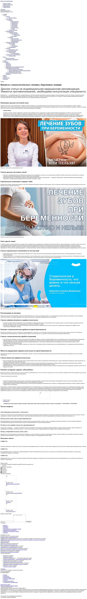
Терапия (8, 16)
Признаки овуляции (8, 556)
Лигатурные (14, 26)
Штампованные (15, 41)
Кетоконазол (6, 401)
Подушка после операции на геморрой (10, 552)
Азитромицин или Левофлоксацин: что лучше (11, 547)
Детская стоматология (11, 51)
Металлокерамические (16, 39)
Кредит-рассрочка (10, 58)
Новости (8, 63)
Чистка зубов (12, 43)
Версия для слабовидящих (7, 1)
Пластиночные (14, 33)
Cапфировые (14, 24)
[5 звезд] (22, 464)
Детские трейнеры (13, 30)
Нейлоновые (17, 35)
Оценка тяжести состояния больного (9, 537)
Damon (13, 28)
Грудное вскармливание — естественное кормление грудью (17, 559)
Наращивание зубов (13, 49)
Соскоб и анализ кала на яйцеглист (14, 493)
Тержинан (8, 502)
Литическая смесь (5, 542)
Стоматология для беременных (13, 54)
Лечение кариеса (13, 17)
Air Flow (13, 44)
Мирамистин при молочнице (13, 483)
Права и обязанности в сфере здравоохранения (19, 70)
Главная (5, 14)
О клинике (5, 62)
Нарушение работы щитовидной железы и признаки (15, 564)
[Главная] (3, 9)
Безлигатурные (14, 27)
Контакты (5, 79)
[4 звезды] (17, 464)
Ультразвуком (14, 46)
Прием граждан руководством (16, 69)
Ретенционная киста (10, 511)
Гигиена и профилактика (12, 42)
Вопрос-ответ (6, 77)
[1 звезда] (3, 464)
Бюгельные (14, 36)
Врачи (4, 75)
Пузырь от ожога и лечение (9, 566)
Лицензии (8, 65)
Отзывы (5, 76)
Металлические (15, 21)
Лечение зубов (12, 52)
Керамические (14, 22)
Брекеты (11, 20)
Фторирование (12, 47)
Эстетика (8, 48)
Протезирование (10, 31)
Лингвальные (14, 25)
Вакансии (8, 74)
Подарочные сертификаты (12, 59)
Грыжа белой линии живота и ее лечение (12, 561)
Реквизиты (8, 64)
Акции (4, 60)
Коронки (11, 37)
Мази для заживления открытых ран (9, 544)
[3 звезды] (12, 464)
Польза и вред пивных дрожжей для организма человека (14, 549)
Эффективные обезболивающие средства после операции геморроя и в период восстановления (23, 539)
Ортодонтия (9, 19)
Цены (4, 57)
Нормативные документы (15, 71)
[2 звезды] (7, 464)
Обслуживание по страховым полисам (15, 66)
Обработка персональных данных (14, 73)
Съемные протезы (13, 32)
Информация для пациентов (12, 68)
